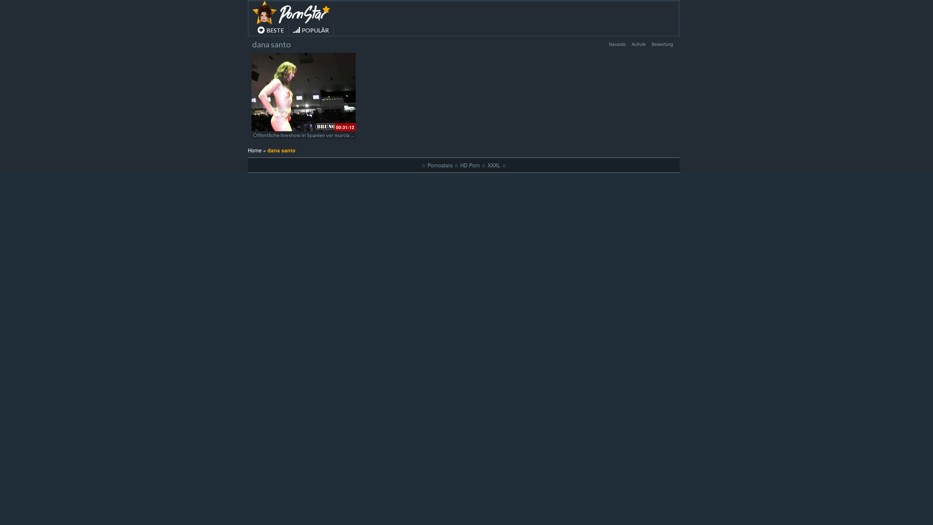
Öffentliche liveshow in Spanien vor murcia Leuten (310, 135)
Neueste (617, 44)
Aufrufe (639, 44)
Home (255, 150)
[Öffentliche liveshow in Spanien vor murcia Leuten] (303, 92)
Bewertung (662, 44)
